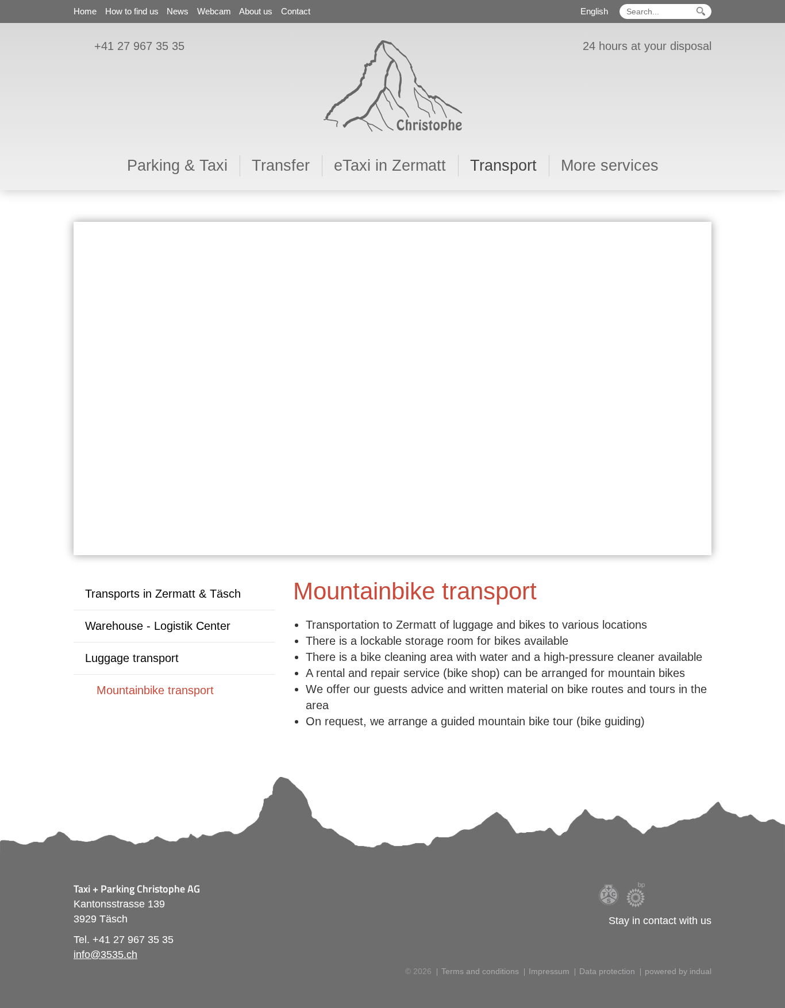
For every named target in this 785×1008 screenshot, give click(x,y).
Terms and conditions (480, 971)
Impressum (549, 971)
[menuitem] (85, 10)
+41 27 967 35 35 (139, 46)
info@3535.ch (105, 954)
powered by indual (678, 971)
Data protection (607, 971)
